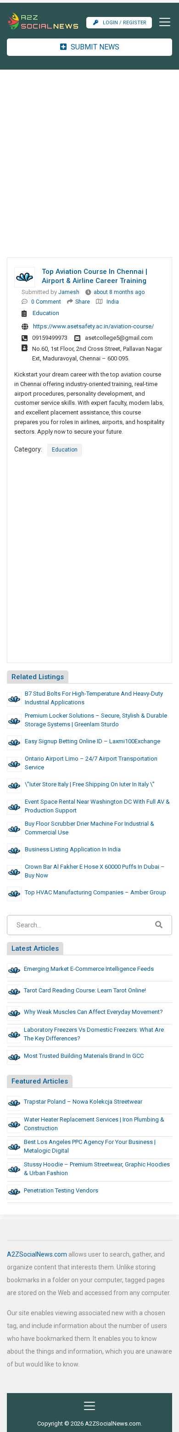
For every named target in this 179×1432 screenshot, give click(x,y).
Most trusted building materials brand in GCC (84, 1055)
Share (82, 302)
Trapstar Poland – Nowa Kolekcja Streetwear (83, 1101)
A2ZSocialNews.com (37, 1254)
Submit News (94, 47)
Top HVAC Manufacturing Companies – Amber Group (95, 892)
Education (46, 313)
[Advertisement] (89, 163)
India (112, 302)
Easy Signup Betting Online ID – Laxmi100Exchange (92, 741)
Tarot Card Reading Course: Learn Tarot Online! (85, 990)
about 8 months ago (119, 292)
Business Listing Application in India (73, 849)
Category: (28, 449)
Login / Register (124, 23)
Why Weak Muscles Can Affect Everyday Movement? (93, 1011)
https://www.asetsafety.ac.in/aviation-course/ (93, 326)
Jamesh (68, 292)
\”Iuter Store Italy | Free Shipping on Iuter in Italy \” (90, 784)
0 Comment (46, 302)
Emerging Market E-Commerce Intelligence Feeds (89, 968)
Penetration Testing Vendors (61, 1190)
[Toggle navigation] (162, 22)
